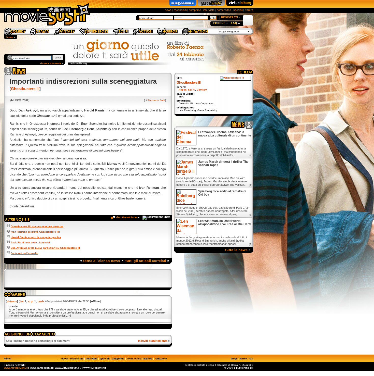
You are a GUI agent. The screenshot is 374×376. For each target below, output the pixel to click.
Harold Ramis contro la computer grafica (36, 237)
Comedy (202, 89)
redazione (161, 358)
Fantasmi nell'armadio (24, 253)
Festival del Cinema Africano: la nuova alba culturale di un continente (224, 134)
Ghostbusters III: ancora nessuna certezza (37, 226)
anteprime (195, 9)
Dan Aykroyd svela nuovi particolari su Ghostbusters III (45, 247)
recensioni (180, 9)
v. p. (30, 301)
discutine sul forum (126, 217)
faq (251, 358)
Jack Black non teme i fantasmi (30, 242)
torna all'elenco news (101, 261)
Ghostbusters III (25, 88)
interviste (208, 9)
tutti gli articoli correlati (145, 261)
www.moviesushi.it (15, 367)
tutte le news (236, 250)
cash (41, 301)
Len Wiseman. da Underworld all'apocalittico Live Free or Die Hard (224, 222)
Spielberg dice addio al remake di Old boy (222, 193)
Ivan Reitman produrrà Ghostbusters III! (35, 231)
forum (243, 358)
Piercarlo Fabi (156, 100)
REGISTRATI (229, 17)
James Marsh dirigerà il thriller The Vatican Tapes (223, 163)
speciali (237, 9)
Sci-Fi (191, 89)
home (9, 37)
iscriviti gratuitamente (152, 340)
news (168, 9)
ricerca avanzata (50, 63)
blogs (234, 358)
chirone (12, 301)
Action (182, 89)
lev (22, 301)
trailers (249, 9)
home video (224, 9)
